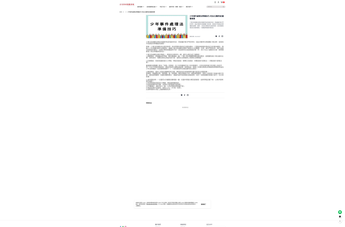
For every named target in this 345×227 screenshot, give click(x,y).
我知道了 (203, 204)
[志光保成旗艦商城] (126, 5)
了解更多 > (138, 205)
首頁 (120, 12)
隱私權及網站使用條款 (151, 204)
